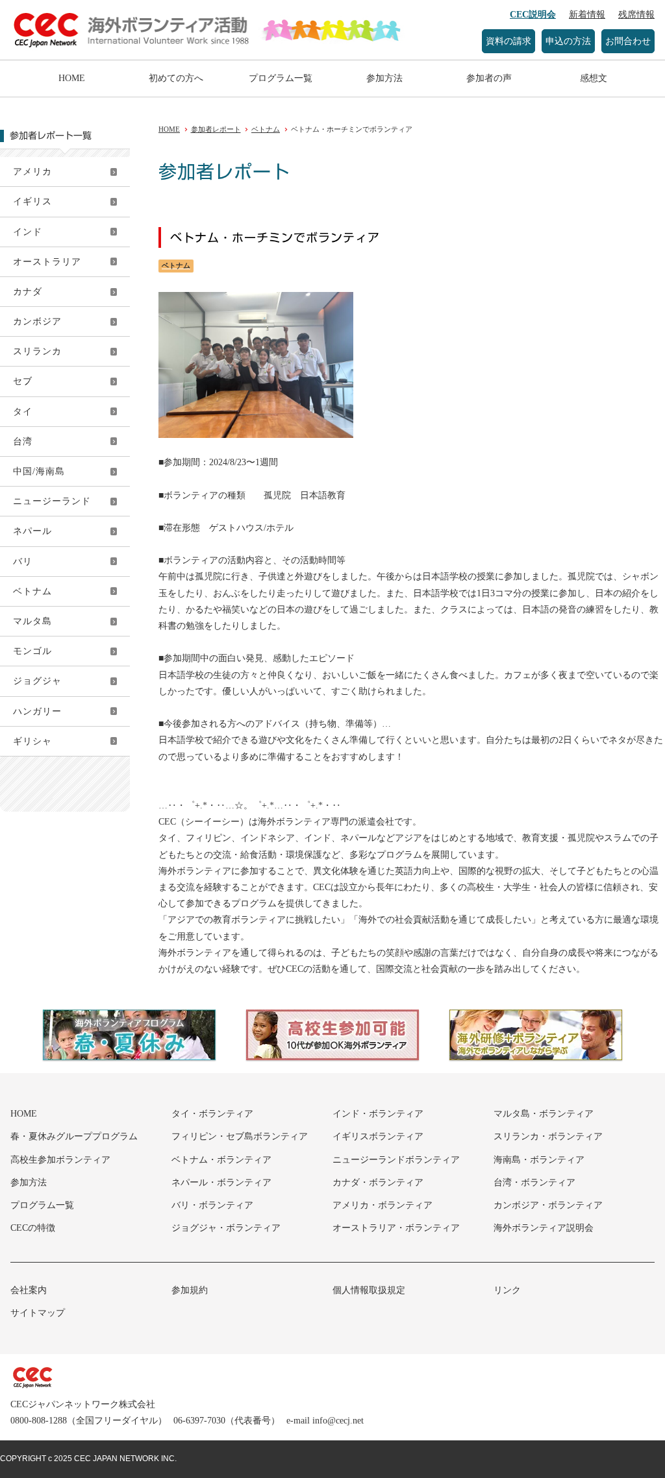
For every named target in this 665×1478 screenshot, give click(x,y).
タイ (22, 412)
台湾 (22, 441)
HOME (71, 78)
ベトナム (32, 591)
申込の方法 (568, 41)
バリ (22, 561)
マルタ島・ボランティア (544, 1114)
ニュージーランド (52, 501)
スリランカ (37, 351)
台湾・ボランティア (534, 1182)
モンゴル (32, 651)
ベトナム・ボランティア (221, 1160)
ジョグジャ (37, 681)
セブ (22, 381)
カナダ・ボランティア (377, 1182)
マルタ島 (32, 621)
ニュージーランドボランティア (396, 1160)
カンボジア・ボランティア (548, 1205)
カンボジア (37, 321)
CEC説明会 (533, 14)
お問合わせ (628, 41)
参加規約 (189, 1290)
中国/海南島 (39, 471)
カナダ (27, 292)
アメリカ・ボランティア (382, 1205)
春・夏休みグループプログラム (74, 1136)
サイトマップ (37, 1313)
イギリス (32, 201)
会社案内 (28, 1290)
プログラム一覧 (280, 78)
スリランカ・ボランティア (548, 1136)
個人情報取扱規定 (368, 1290)
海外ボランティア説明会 (544, 1228)
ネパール (32, 531)
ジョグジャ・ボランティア (226, 1228)
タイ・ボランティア (212, 1114)
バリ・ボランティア (212, 1205)
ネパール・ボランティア (221, 1182)
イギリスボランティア (377, 1136)
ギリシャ (32, 741)
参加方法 (384, 78)
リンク (507, 1290)
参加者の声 (489, 78)
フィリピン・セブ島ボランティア (239, 1136)
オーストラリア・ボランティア (396, 1228)
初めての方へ (176, 78)
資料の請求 (508, 41)
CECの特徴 (32, 1228)
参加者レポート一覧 (51, 135)
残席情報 (636, 14)
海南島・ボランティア (539, 1160)
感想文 (593, 78)
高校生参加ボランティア (60, 1160)
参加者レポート (216, 129)
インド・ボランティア (377, 1114)
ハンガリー (37, 711)
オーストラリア (47, 262)
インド (27, 232)
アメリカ (32, 171)
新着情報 (587, 14)
